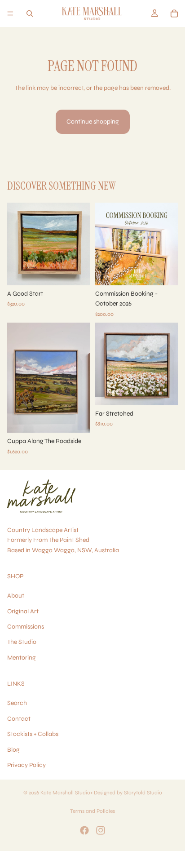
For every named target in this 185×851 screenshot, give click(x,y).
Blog (13, 749)
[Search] (30, 13)
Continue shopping (92, 121)
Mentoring (21, 657)
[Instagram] (100, 830)
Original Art (23, 611)
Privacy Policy (26, 765)
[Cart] (174, 13)
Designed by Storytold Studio (128, 792)
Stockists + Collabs (32, 734)
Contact (19, 718)
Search (17, 703)
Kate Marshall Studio (65, 792)
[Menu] (10, 13)
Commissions (25, 626)
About (15, 595)
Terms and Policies (92, 811)
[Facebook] (84, 830)
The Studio (21, 642)
